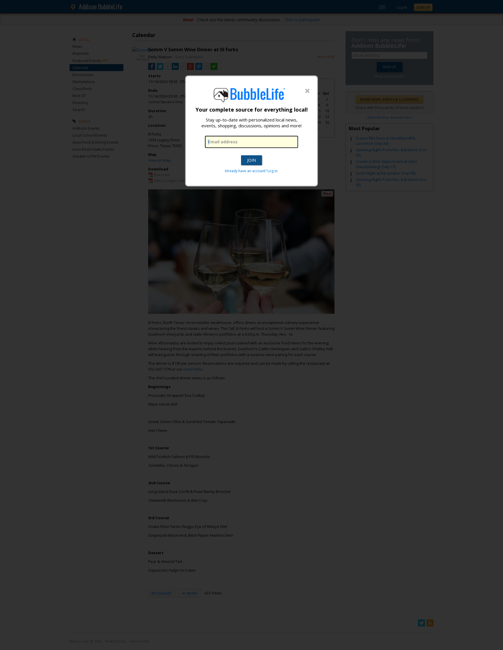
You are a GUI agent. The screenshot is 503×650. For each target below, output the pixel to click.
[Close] (307, 91)
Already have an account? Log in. (251, 170)
